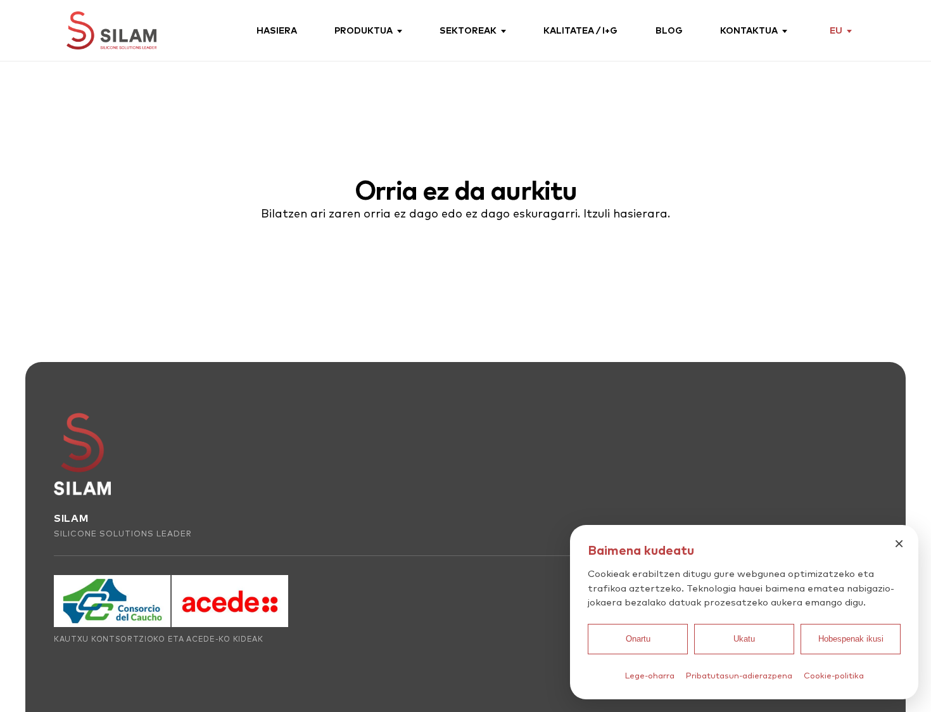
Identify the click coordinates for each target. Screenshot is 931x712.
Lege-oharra (649, 675)
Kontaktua (749, 30)
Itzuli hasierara (625, 213)
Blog (669, 30)
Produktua (363, 30)
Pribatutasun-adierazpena (739, 675)
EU (836, 30)
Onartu (638, 639)
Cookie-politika (834, 675)
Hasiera (276, 30)
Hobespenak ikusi (851, 639)
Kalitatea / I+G (580, 30)
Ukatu (744, 639)
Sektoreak (468, 30)
